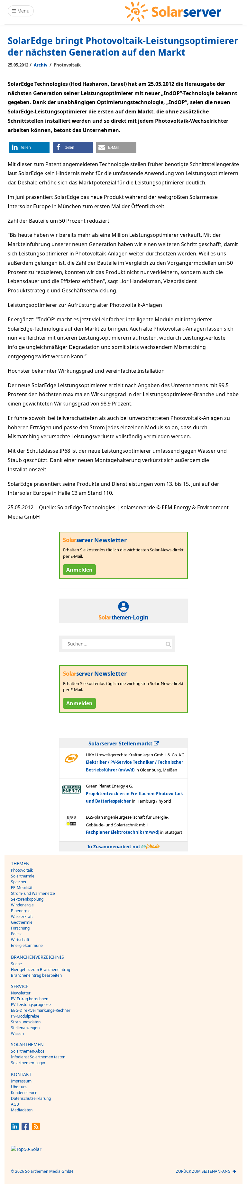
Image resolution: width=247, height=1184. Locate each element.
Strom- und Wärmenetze (33, 893)
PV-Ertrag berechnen (29, 999)
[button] (29, 147)
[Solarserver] (173, 12)
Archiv (40, 65)
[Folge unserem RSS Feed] (36, 1129)
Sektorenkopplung (27, 899)
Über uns (19, 1087)
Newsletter (21, 993)
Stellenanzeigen (25, 1027)
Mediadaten (21, 1110)
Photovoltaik (67, 65)
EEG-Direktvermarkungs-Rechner (40, 1010)
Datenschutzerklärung (31, 1098)
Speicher (19, 882)
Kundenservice (24, 1092)
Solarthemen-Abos (27, 1051)
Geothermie (21, 922)
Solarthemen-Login (28, 1062)
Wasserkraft (22, 916)
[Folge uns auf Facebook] (25, 1129)
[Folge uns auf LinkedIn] (15, 1129)
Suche (16, 963)
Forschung (20, 928)
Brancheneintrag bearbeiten (36, 975)
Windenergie (22, 905)
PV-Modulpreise (25, 1016)
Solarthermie (22, 876)
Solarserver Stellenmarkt (121, 743)
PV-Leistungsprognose (31, 1004)
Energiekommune (27, 945)
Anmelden (79, 569)
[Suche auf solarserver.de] (168, 644)
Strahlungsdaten (26, 1022)
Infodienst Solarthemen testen (38, 1057)
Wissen (17, 1033)
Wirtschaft (20, 939)
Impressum (21, 1081)
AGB (15, 1104)
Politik (16, 934)
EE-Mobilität (21, 887)
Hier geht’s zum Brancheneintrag (40, 969)
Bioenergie (21, 910)
